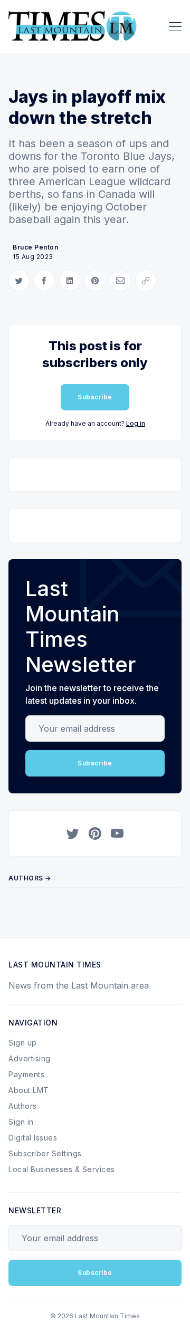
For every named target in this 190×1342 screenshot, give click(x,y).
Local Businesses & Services (61, 1169)
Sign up (22, 1042)
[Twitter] (72, 833)
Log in (135, 423)
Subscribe (95, 397)
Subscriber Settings (45, 1153)
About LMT (28, 1090)
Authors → (29, 878)
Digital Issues (32, 1137)
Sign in (21, 1121)
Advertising (29, 1058)
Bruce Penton (35, 247)
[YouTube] (117, 833)
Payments (26, 1074)
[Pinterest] (95, 833)
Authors (22, 1105)
